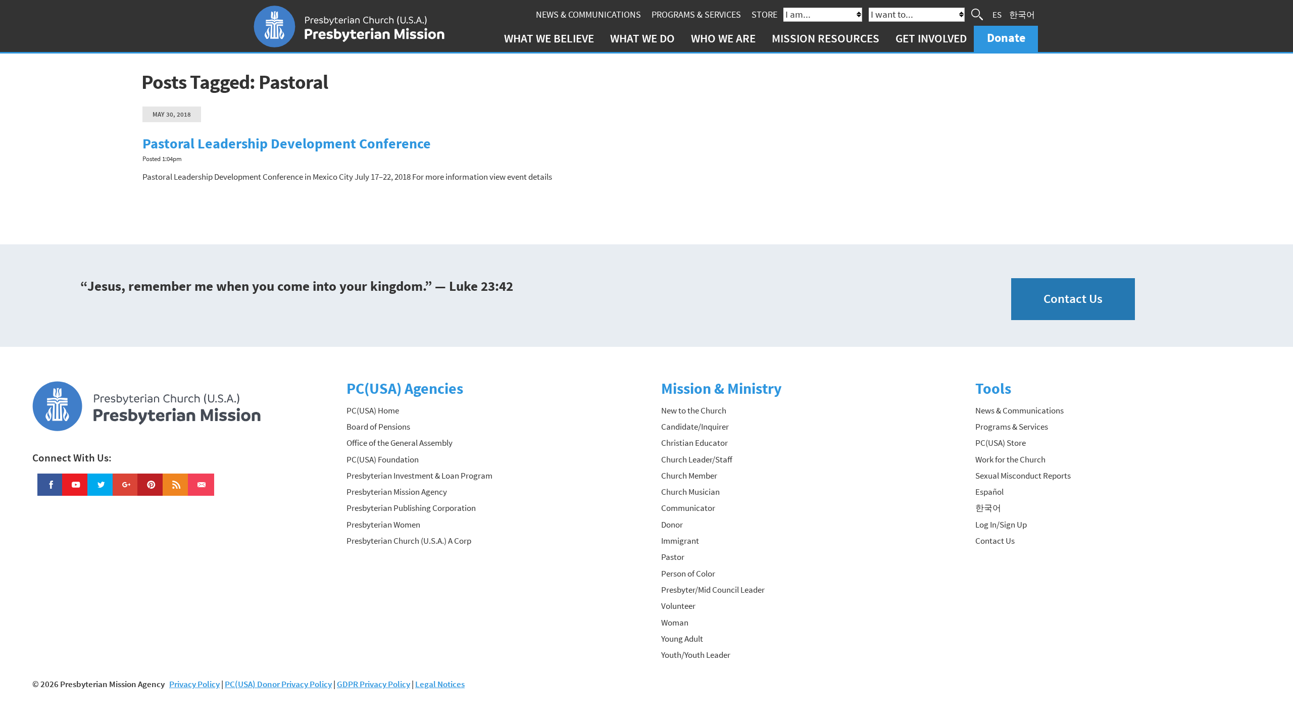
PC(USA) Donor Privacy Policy (278, 684)
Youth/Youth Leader (695, 654)
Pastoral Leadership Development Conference (286, 143)
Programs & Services (696, 14)
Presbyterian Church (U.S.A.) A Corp (408, 540)
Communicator (688, 507)
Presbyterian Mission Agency (396, 491)
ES (997, 14)
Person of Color (688, 573)
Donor (672, 524)
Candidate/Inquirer (695, 426)
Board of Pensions (378, 426)
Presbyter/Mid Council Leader (713, 589)
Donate (1006, 37)
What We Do (642, 38)
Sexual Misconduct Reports (1023, 475)
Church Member (689, 475)
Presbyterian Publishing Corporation (411, 507)
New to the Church (693, 410)
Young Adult (682, 638)
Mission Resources (825, 38)
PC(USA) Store (1000, 442)
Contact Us (1073, 298)
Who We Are (723, 38)
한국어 (1022, 14)
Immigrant (680, 540)
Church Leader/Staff (696, 459)
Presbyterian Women (383, 524)
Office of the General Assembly (399, 442)
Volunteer (678, 605)
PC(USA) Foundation (382, 459)
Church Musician (690, 491)
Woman (674, 622)
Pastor (672, 556)
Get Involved (931, 38)
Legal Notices (440, 684)
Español (989, 491)
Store (764, 14)
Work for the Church (1010, 459)
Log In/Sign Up (1001, 524)
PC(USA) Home (372, 410)
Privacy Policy (194, 684)
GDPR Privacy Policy (373, 684)
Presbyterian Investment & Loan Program (419, 475)
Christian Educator (694, 442)
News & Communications (588, 14)
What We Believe (549, 38)
